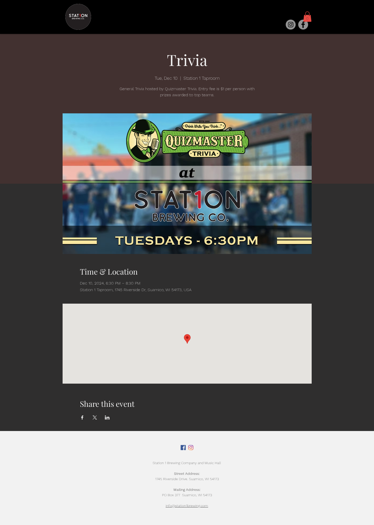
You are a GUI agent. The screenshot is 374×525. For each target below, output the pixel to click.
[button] (307, 16)
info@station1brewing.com (187, 506)
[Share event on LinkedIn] (107, 417)
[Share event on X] (94, 417)
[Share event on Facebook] (82, 417)
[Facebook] (303, 25)
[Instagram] (291, 25)
